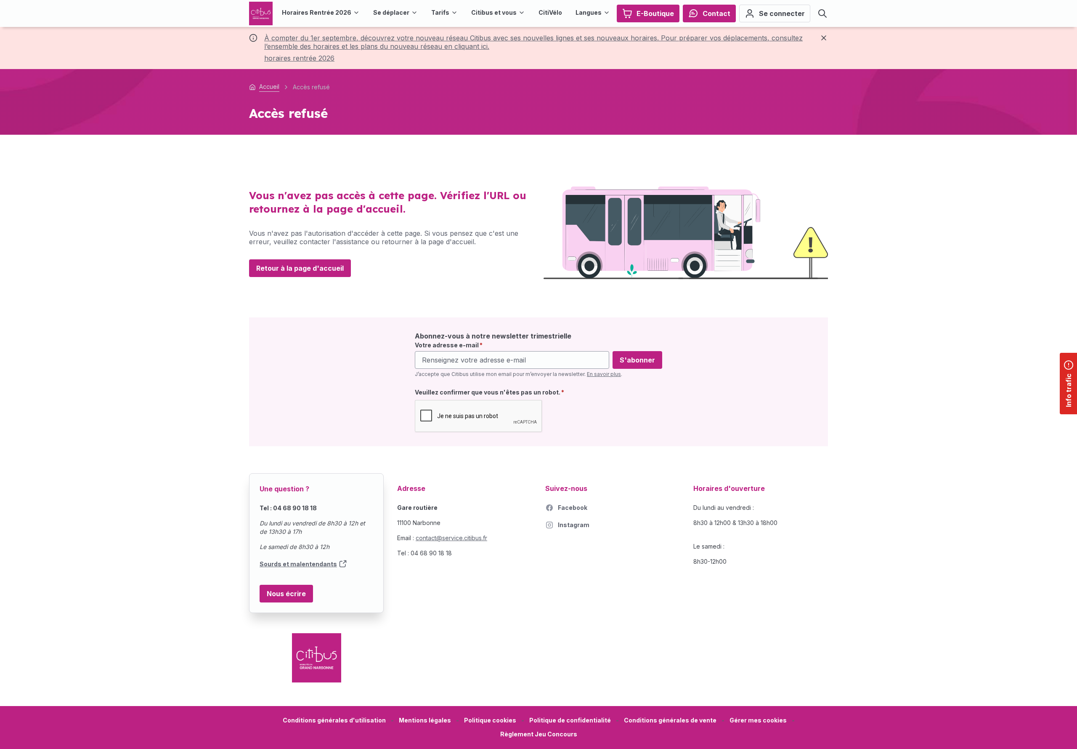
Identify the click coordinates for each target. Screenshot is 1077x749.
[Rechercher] (822, 13)
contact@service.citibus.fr (451, 537)
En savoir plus (604, 374)
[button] (758, 720)
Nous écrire (286, 593)
